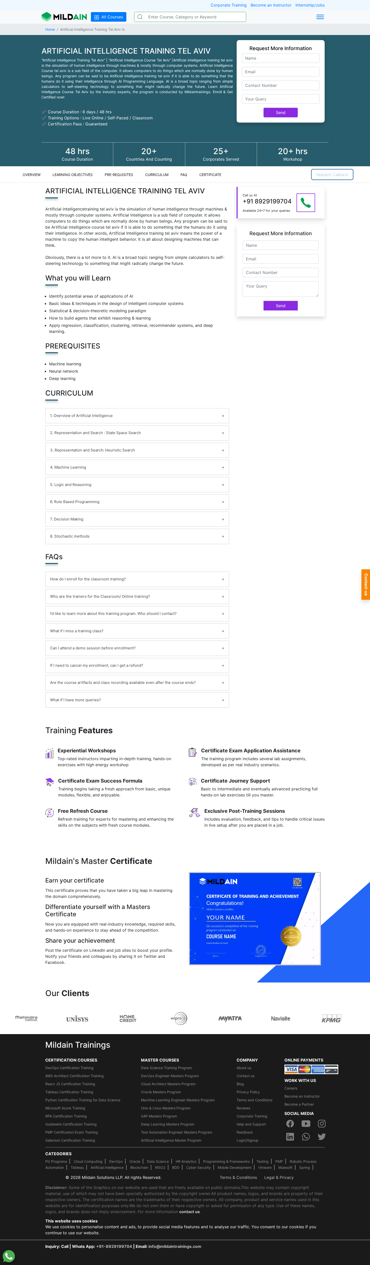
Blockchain (139, 1167)
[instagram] (321, 1123)
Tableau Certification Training (69, 1092)
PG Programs (56, 1161)
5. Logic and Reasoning (70, 484)
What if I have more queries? (75, 699)
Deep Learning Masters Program (167, 1124)
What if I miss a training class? (76, 630)
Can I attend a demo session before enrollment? (93, 648)
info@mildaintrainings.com (175, 1246)
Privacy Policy (248, 1092)
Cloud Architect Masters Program (168, 1084)
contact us (189, 1211)
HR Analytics (186, 1161)
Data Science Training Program (166, 1068)
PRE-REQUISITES (119, 174)
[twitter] (321, 1136)
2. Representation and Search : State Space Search (95, 432)
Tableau (77, 1167)
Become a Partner (299, 1104)
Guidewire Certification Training (71, 1124)
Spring (304, 1167)
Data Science (158, 1161)
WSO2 (160, 1167)
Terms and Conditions (254, 1100)
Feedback (245, 1132)
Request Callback (332, 174)
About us (244, 1068)
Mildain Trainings (77, 1045)
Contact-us (366, 584)
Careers (290, 1088)
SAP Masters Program (159, 1116)
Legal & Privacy (279, 1177)
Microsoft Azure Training (65, 1108)
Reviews (243, 1108)
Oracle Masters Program (161, 1092)
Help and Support (251, 1124)
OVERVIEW (32, 174)
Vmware (265, 1167)
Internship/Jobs (310, 5)
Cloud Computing (88, 1161)
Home (50, 29)
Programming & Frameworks (226, 1161)
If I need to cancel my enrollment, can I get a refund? (96, 665)
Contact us (245, 1076)
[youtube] (305, 1123)
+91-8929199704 (114, 1246)
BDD (175, 1167)
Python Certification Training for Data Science (82, 1100)
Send (280, 112)
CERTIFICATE (210, 174)
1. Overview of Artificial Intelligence (81, 415)
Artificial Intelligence (107, 1167)
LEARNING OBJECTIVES (73, 174)
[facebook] (289, 1123)
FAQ (183, 174)
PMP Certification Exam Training (71, 1132)
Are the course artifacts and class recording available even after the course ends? (123, 682)
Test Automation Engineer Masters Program (176, 1132)
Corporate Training (229, 5)
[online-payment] (311, 1069)
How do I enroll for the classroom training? (88, 579)
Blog (240, 1084)
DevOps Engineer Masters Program (170, 1076)
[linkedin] (289, 1136)
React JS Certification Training (70, 1084)
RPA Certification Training (66, 1116)
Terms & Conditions (238, 1177)
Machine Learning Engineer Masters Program (178, 1100)
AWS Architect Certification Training (74, 1076)
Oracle (134, 1161)
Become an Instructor (271, 5)
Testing (262, 1161)
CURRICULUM (156, 174)
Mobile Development (234, 1167)
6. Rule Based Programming (74, 501)
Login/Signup (247, 1140)
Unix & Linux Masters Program (166, 1108)
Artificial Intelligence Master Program (171, 1140)
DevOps (116, 1161)
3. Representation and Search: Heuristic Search (92, 450)
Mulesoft (285, 1167)
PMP (279, 1161)
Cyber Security (198, 1167)
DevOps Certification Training (69, 1068)
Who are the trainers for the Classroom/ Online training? (100, 596)
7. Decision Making (66, 519)
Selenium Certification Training (70, 1140)
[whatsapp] (305, 1136)
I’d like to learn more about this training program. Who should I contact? (113, 613)
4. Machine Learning (68, 467)
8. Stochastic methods (70, 536)
